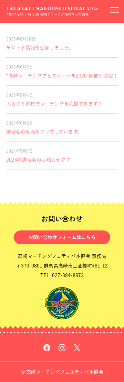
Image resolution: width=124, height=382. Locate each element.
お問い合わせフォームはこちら (62, 237)
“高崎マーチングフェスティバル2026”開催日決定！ (62, 75)
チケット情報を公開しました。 (40, 47)
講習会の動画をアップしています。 (44, 131)
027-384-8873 (68, 275)
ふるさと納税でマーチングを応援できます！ (54, 103)
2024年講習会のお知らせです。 (40, 159)
